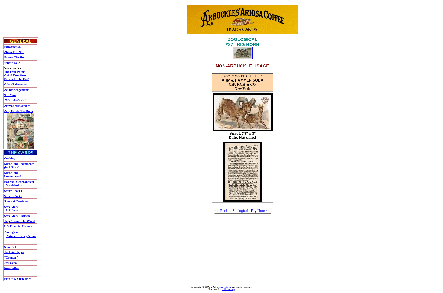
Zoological (11, 232)
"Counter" (11, 257)
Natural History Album (21, 236)
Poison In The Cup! (16, 79)
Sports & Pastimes (16, 201)
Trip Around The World (19, 221)
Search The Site (14, 57)
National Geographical (19, 181)
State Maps (11, 206)
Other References (15, 84)
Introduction (12, 47)
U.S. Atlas (12, 210)
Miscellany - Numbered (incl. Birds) (19, 165)
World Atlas (14, 185)
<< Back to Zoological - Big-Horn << (242, 211)
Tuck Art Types (14, 252)
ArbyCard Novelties (17, 105)
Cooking (9, 158)
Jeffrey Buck (224, 287)
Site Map (10, 95)
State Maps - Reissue (17, 215)
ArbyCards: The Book (18, 111)
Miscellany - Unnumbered (12, 174)
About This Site (14, 52)
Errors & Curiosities (17, 279)
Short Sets (10, 247)
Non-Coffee (11, 268)
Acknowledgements (16, 90)
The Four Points (14, 71)
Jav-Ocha (10, 263)
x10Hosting (228, 289)
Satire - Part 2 (13, 196)
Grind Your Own (15, 75)
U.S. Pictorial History (18, 226)
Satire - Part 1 (13, 190)
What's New (12, 62)
